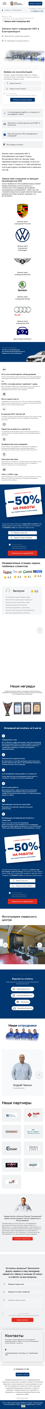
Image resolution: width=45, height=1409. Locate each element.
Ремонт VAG (7, 16)
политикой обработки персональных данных (21, 95)
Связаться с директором (22, 1238)
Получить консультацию (22, 100)
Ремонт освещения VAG (14, 20)
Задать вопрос (22, 1320)
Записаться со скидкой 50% (22, 553)
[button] (40, 630)
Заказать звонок (35, 3)
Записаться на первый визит (22, 901)
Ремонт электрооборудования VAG (19, 18)
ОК (23, 1406)
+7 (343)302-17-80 (37, 11)
